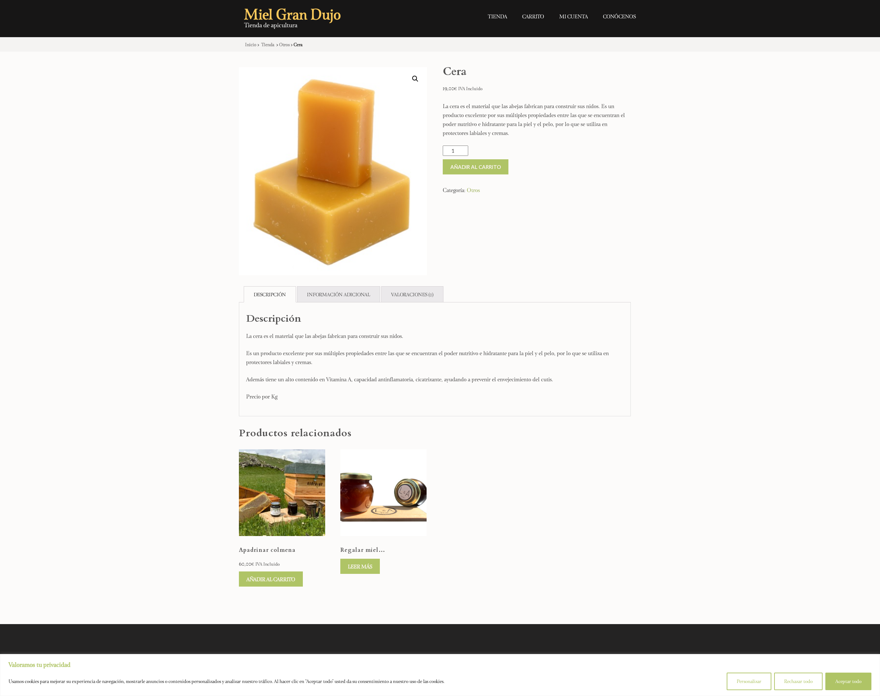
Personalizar (749, 681)
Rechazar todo (798, 681)
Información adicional (338, 294)
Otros (473, 190)
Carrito (533, 16)
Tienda (497, 16)
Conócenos (619, 16)
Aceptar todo (848, 681)
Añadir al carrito (475, 167)
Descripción (270, 294)
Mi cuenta (573, 16)
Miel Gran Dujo (292, 13)
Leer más (360, 566)
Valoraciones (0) (412, 294)
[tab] (270, 294)
